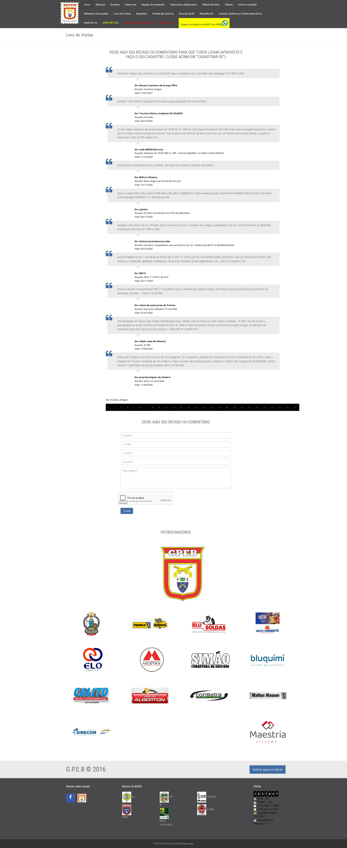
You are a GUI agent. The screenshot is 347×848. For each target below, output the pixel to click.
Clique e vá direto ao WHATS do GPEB (201, 24)
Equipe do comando (153, 4)
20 (242, 407)
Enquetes (141, 13)
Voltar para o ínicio (267, 769)
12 (181, 407)
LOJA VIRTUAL (111, 22)
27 (295, 407)
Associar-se (90, 22)
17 (219, 407)
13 (188, 407)
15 (204, 407)
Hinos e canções (247, 4)
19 (234, 407)
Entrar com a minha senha (139, 22)
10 (166, 407)
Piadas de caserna (163, 13)
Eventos (115, 4)
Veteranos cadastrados (183, 4)
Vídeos (229, 4)
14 (196, 407)
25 (280, 407)
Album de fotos (211, 4)
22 (257, 407)
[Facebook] (70, 798)
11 (173, 407)
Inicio (87, 4)
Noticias (100, 4)
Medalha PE (206, 13)
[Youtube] (81, 793)
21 (249, 407)
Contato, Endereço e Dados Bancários (240, 13)
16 (211, 407)
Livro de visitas (122, 13)
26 (287, 407)
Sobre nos (130, 4)
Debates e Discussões (96, 13)
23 (264, 407)
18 (226, 407)
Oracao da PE (186, 13)
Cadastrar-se (166, 22)
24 (272, 407)
